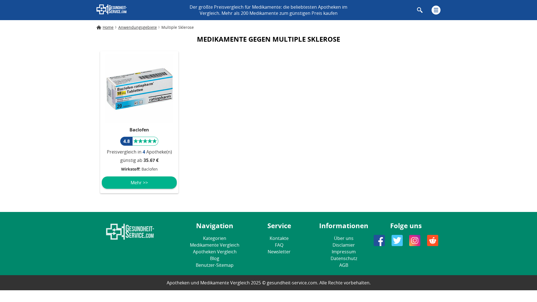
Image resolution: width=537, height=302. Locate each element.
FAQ (279, 245)
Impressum (344, 252)
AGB (343, 265)
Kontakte (279, 238)
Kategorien (214, 238)
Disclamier (344, 245)
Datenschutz (344, 258)
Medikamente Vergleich (214, 245)
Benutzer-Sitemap (215, 265)
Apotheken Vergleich (215, 252)
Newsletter (279, 252)
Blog (214, 258)
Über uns (344, 238)
